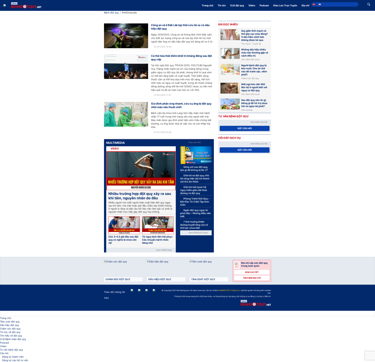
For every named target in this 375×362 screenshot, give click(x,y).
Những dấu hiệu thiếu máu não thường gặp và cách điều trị (254, 52)
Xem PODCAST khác (198, 233)
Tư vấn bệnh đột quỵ (11, 349)
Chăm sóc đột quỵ (250, 78)
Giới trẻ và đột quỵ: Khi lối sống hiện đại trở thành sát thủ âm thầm (194, 178)
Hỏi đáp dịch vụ (229, 137)
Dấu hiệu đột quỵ (9, 325)
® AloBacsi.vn (235, 290)
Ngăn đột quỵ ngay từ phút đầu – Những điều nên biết (195, 213)
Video (251, 5)
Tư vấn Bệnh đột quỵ (233, 116)
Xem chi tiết (252, 272)
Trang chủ (207, 5)
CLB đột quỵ (237, 5)
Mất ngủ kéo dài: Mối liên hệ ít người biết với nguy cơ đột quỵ (254, 87)
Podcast (264, 5)
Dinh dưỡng (247, 110)
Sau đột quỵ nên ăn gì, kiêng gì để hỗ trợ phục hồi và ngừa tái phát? (254, 103)
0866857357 (224, 290)
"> (191, 290)
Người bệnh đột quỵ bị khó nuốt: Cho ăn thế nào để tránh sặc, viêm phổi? (254, 70)
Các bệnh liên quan (250, 59)
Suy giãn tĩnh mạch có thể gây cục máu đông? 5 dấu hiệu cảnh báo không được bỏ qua (254, 35)
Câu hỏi (4, 353)
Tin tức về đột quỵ (10, 332)
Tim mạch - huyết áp (251, 44)
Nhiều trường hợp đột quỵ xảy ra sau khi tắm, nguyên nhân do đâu (139, 196)
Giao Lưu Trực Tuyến (285, 5)
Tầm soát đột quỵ (10, 321)
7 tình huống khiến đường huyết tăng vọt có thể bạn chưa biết (194, 224)
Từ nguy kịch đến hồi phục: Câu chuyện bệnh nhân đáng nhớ (157, 239)
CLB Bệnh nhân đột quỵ (13, 339)
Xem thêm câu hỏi (258, 122)
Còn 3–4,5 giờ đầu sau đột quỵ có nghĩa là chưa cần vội (123, 239)
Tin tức (222, 5)
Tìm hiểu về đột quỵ (11, 335)
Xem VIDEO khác (164, 250)
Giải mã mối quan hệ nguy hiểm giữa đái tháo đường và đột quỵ (193, 190)
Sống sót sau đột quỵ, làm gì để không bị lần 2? (194, 168)
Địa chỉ (305, 5)
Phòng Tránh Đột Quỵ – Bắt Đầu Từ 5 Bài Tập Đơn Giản (194, 201)
